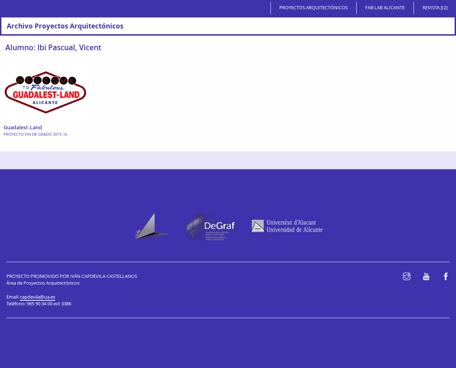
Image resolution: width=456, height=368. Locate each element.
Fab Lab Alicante (385, 8)
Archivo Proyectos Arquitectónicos (65, 26)
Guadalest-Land (23, 127)
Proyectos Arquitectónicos (313, 8)
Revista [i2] (435, 8)
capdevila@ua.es (37, 297)
